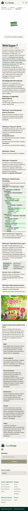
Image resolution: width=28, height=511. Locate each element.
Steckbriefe (5, 60)
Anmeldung (5, 119)
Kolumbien (19, 205)
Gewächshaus (17, 489)
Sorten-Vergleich (13, 60)
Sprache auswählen (5, 470)
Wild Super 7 (18, 9)
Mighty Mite (22, 215)
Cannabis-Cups (20, 58)
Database (12, 7)
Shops (2, 491)
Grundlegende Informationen (15, 57)
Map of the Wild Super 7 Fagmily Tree (12, 234)
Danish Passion (15, 186)
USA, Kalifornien (10, 198)
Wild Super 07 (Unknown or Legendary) (17, 264)
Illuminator (3, 502)
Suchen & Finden (5, 484)
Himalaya (15, 218)
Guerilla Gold (17, 189)
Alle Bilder (16, 493)
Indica (18, 198)
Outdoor (16, 486)
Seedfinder (4, 7)
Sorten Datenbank (5, 486)
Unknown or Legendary (6, 9)
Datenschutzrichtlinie (6, 509)
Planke (15, 500)
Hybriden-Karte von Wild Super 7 (11, 272)
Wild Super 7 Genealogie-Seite (14, 254)
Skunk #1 (15, 192)
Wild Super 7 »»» (7, 186)
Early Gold (9, 215)
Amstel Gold (8, 197)
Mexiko (9, 206)
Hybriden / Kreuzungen (16, 62)
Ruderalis (16, 227)
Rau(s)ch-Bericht (11, 58)
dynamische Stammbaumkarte (12, 237)
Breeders (20, 7)
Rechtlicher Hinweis (19, 509)
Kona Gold (10, 218)
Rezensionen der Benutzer (9, 64)
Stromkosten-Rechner (6, 500)
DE (23, 2)
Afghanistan (13, 205)
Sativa (17, 211)
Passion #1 (9, 192)
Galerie (4, 58)
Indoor (15, 484)
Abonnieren (14, 461)
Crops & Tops (17, 491)
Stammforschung (5, 489)
